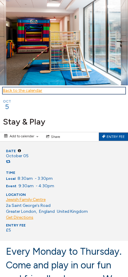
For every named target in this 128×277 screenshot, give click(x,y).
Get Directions (19, 217)
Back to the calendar (22, 90)
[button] (19, 150)
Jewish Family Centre (26, 199)
